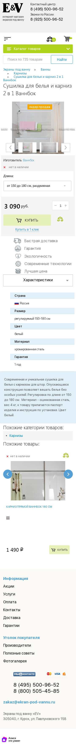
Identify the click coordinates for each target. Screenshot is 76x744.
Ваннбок (28, 160)
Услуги (9, 594)
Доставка (11, 617)
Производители (17, 645)
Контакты (11, 610)
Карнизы (16, 436)
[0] (50, 39)
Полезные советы (18, 653)
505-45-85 (37, 691)
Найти (62, 59)
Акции (8, 586)
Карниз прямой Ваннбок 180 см (29, 506)
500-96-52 (36, 684)
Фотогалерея (15, 661)
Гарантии (11, 625)
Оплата (9, 602)
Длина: (8, 176)
